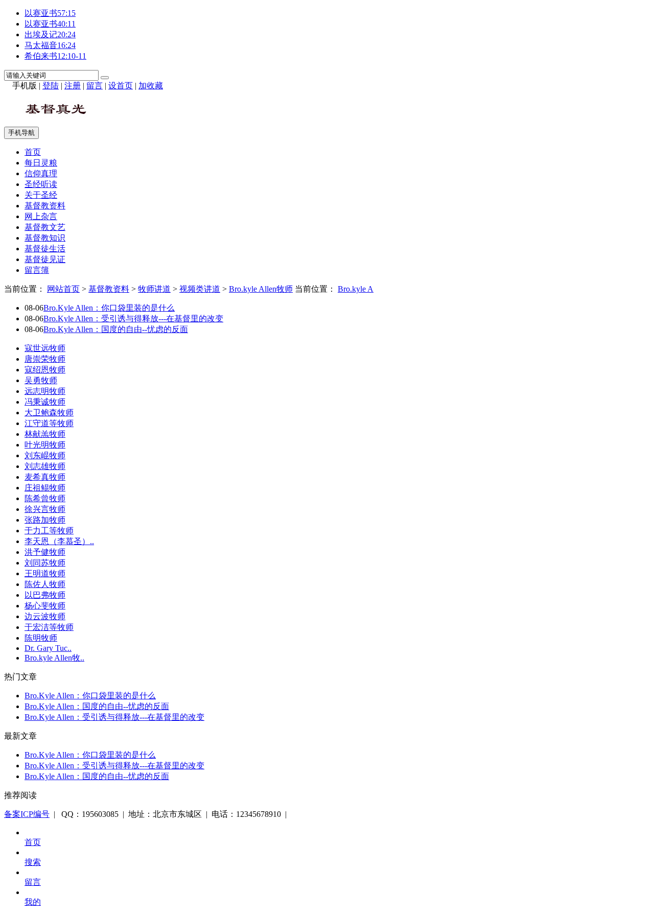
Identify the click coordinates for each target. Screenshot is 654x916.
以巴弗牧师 (45, 595)
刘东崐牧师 (45, 455)
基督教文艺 (45, 227)
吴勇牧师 (41, 380)
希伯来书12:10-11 (55, 56)
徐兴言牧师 (45, 509)
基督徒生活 (45, 248)
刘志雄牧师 (45, 466)
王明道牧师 (45, 573)
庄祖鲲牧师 (45, 487)
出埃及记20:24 (50, 34)
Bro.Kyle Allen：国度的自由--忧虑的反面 (115, 329)
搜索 (33, 862)
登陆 (50, 85)
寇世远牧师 (45, 348)
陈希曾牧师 (45, 498)
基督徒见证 (45, 259)
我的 (33, 902)
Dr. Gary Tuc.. (48, 648)
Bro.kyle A (355, 289)
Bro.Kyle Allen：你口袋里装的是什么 (109, 307)
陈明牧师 (41, 637)
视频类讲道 (199, 289)
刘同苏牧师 (45, 562)
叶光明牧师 (45, 444)
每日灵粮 (41, 162)
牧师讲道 (154, 289)
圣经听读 (41, 184)
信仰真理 (41, 173)
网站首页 (63, 289)
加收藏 (150, 85)
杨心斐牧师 (45, 605)
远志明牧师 (45, 391)
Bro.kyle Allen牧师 (261, 289)
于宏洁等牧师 (49, 627)
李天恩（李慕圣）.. (59, 541)
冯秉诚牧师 (45, 401)
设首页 (120, 85)
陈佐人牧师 (45, 584)
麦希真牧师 (45, 477)
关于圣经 (41, 195)
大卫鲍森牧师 (49, 412)
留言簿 (37, 270)
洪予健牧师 (45, 552)
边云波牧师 (45, 616)
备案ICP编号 (27, 814)
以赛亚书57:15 (50, 13)
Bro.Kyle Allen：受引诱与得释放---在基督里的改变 (133, 318)
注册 (72, 85)
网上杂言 (41, 216)
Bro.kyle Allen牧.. (54, 657)
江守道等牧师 (49, 423)
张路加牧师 (45, 519)
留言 (94, 85)
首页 (33, 152)
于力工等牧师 (49, 530)
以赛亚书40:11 (50, 23)
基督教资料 (45, 205)
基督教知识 (45, 237)
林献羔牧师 (45, 434)
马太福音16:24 (50, 45)
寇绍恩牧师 (45, 369)
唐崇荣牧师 (45, 359)
